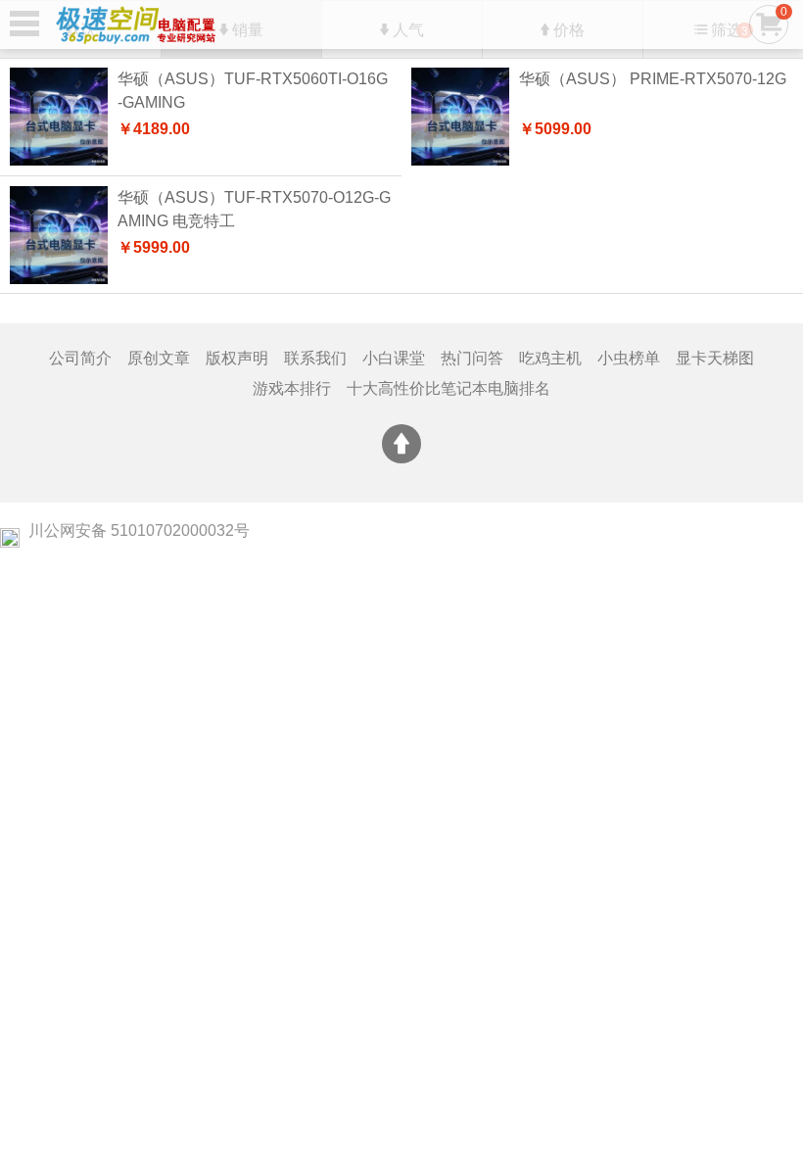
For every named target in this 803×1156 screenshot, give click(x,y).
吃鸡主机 (550, 358)
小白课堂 (393, 358)
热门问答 (472, 358)
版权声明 (237, 358)
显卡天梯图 (715, 358)
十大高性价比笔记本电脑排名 (448, 388)
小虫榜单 (628, 358)
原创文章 (158, 358)
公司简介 (80, 358)
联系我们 (315, 358)
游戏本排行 (292, 388)
